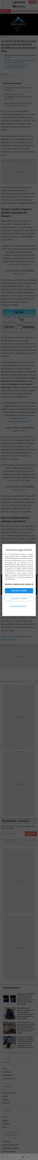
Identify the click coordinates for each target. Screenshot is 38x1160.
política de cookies (26, 577)
